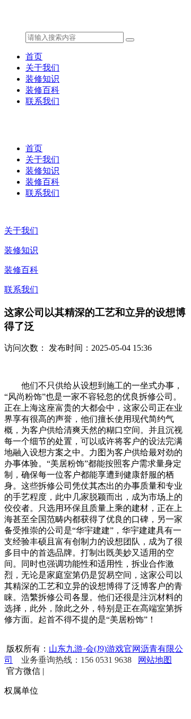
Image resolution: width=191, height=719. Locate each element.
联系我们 (42, 101)
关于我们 (42, 67)
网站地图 (155, 659)
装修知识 (42, 78)
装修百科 (42, 89)
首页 (33, 56)
